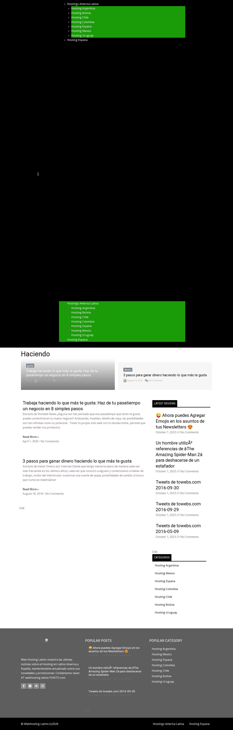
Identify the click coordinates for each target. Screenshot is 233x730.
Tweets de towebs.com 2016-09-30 (112, 691)
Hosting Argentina (83, 8)
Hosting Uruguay (82, 35)
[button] (122, 173)
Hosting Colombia (82, 22)
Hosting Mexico (81, 31)
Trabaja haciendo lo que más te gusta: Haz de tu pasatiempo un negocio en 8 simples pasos (62, 373)
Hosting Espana (81, 26)
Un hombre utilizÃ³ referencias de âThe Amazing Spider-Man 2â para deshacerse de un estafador (179, 454)
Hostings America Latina (82, 4)
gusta (30, 365)
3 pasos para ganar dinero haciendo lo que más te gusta (165, 375)
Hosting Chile (80, 17)
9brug (29, 380)
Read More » (31, 437)
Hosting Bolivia (81, 13)
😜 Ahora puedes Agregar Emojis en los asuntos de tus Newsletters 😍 (180, 421)
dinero (127, 369)
